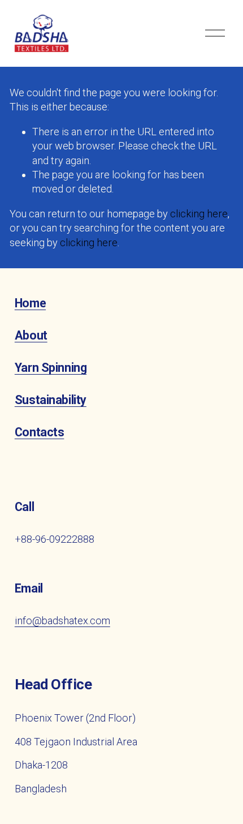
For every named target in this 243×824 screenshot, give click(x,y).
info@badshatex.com (62, 620)
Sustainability (50, 400)
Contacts (39, 432)
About (31, 335)
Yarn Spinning (50, 367)
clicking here (199, 214)
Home (30, 303)
